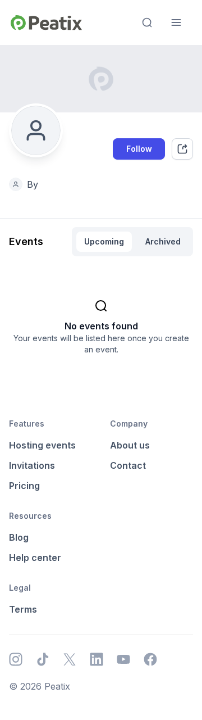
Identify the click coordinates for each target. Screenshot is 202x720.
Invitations (32, 465)
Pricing (24, 485)
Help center (35, 557)
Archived (163, 241)
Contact (128, 465)
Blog (19, 537)
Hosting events (42, 445)
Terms (23, 609)
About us (130, 445)
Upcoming (104, 241)
